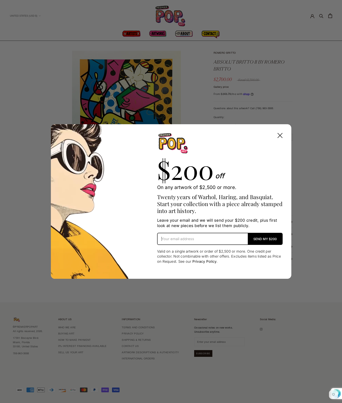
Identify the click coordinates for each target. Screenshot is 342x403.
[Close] (280, 135)
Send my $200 (265, 239)
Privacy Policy (204, 261)
